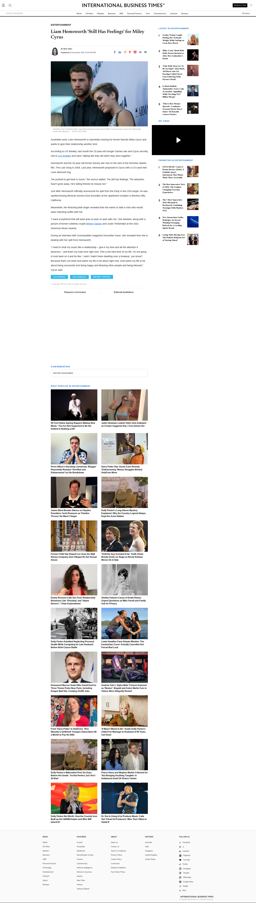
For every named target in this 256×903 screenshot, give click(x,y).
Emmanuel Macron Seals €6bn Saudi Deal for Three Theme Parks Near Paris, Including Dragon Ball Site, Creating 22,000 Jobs (73, 688)
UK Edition (246, 13)
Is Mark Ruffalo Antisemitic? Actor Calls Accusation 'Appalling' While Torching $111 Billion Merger (173, 91)
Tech (148, 13)
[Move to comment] (145, 52)
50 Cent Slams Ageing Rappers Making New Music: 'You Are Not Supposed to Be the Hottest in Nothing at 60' (73, 426)
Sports (45, 880)
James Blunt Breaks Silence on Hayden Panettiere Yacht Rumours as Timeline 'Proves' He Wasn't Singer (71, 513)
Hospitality (81, 847)
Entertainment (160, 13)
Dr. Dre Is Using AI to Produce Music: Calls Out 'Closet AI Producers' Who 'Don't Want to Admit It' (124, 819)
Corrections (115, 864)
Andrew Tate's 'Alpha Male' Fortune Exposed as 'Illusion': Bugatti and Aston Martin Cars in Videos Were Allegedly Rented (124, 688)
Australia (148, 842)
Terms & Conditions (118, 851)
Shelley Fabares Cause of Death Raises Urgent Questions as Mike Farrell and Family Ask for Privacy (123, 601)
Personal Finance (134, 13)
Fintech (80, 885)
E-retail (79, 842)
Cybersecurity (82, 864)
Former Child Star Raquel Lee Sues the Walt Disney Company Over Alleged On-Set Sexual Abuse (74, 557)
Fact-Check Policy (118, 872)
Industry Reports (83, 889)
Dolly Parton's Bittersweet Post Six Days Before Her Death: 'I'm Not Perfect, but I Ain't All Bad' (73, 775)
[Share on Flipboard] (130, 52)
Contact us (115, 847)
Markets (100, 13)
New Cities (81, 880)
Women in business (84, 872)
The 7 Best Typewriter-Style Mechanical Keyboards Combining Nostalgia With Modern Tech (173, 205)
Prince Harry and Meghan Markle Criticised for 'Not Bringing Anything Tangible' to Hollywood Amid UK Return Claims (124, 775)
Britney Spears (94, 223)
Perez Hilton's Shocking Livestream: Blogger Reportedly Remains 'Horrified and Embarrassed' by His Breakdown (73, 470)
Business (111, 13)
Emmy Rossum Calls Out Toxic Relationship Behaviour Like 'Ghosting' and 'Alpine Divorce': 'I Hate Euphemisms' (73, 601)
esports (80, 876)
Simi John (67, 49)
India (147, 847)
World (79, 13)
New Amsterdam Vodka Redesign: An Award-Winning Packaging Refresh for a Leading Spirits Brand (173, 222)
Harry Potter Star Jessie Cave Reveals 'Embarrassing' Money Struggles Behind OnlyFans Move (121, 470)
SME (121, 13)
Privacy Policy (116, 855)
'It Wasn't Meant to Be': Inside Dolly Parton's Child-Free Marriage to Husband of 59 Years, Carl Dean (123, 732)
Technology (47, 868)
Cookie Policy (116, 859)
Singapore (149, 851)
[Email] (140, 52)
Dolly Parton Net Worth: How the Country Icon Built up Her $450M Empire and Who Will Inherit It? (74, 819)
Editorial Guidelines (124, 292)
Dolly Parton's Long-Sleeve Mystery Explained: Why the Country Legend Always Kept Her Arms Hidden (123, 513)
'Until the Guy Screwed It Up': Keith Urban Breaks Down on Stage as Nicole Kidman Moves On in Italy (122, 557)
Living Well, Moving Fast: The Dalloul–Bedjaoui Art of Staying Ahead (174, 237)
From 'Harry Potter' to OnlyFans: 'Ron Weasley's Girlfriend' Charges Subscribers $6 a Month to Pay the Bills (74, 732)
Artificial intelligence (84, 868)
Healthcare (81, 851)
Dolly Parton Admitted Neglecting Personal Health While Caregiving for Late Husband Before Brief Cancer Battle (72, 644)
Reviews (184, 13)
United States (150, 859)
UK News (89, 13)
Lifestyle (173, 13)
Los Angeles (64, 156)
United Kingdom (151, 855)
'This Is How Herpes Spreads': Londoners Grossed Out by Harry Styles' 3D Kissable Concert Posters (172, 109)
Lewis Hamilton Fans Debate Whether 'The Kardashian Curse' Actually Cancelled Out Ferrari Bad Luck (122, 644)
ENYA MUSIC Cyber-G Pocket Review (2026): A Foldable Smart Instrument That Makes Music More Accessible (173, 172)
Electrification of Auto (85, 855)
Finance (80, 859)
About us (114, 842)
